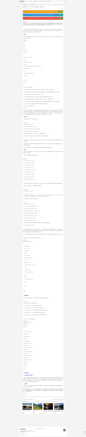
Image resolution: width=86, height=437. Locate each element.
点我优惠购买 (60, 11)
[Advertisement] (43, 421)
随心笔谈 (24, 4)
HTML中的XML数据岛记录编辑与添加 (26, 410)
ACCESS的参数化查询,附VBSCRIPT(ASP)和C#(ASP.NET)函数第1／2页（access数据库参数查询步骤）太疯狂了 (58, 411)
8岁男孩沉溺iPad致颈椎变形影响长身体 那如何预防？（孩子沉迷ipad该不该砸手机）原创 (48, 411)
